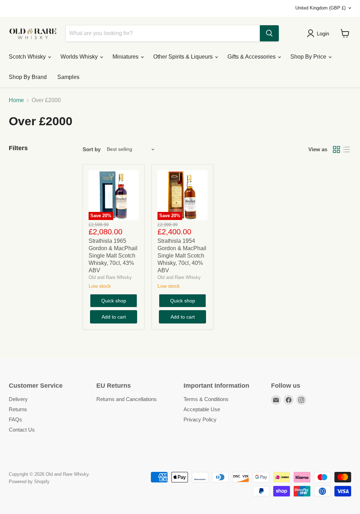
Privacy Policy (200, 419)
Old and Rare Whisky (110, 277)
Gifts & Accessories (252, 57)
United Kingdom (320, 8)
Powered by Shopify (29, 481)
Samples (68, 77)
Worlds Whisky (79, 57)
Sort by (92, 149)
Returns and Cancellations (126, 399)
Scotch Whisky (28, 57)
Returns (18, 409)
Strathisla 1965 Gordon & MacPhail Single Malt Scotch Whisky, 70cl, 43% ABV (113, 255)
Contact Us (22, 430)
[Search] (269, 33)
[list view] (346, 149)
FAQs (15, 419)
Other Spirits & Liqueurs (183, 57)
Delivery (18, 399)
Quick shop (113, 300)
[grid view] (336, 149)
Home (16, 100)
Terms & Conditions (206, 399)
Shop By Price (309, 57)
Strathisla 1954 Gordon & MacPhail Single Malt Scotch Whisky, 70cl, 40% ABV (182, 255)
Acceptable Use (202, 409)
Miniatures (126, 57)
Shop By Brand (28, 77)
